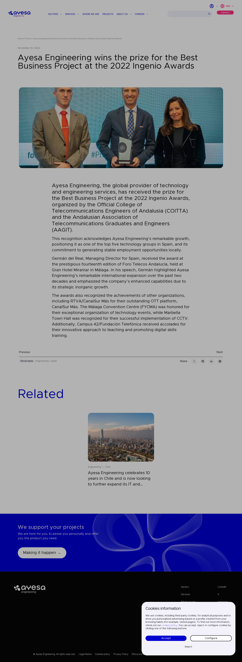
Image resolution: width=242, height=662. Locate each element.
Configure (211, 638)
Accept (166, 638)
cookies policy (169, 625)
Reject (188, 647)
